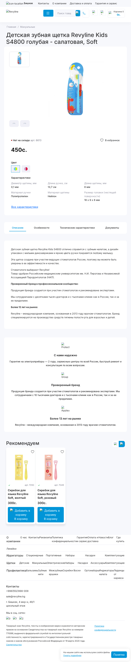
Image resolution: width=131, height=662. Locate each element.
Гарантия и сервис (106, 3)
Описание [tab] (17, 227)
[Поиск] (78, 13)
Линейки (11, 548)
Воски (77, 570)
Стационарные (34, 555)
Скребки (68, 570)
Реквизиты (45, 537)
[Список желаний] (32, 451)
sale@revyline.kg (15, 596)
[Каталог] (48, 13)
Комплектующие (114, 555)
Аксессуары (98, 562)
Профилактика (16, 570)
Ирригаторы (14, 555)
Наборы (70, 555)
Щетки (10, 563)
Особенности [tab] (41, 227)
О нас (23, 537)
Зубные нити (42, 572)
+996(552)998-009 (17, 590)
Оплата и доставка (93, 539)
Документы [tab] (112, 227)
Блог (110, 537)
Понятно (119, 654)
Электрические (56, 562)
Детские (24, 562)
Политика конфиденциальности (64, 539)
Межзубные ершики (56, 572)
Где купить (120, 539)
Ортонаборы (91, 570)
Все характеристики (24, 207)
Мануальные (39, 562)
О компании (59, 3)
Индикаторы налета (106, 572)
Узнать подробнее (72, 655)
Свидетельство (14, 644)
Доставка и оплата (81, 3)
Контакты (43, 3)
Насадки (90, 555)
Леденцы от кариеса (119, 574)
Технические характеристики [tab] (77, 227)
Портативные (53, 555)
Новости (103, 537)
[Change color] (26, 168)
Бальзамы (32, 570)
